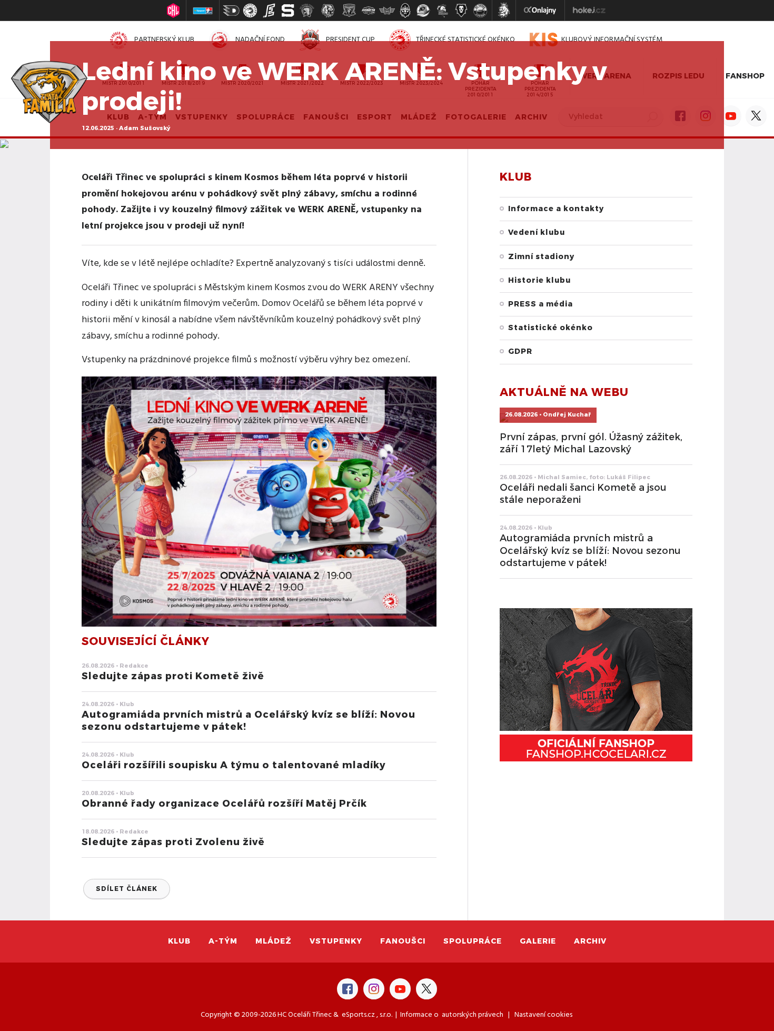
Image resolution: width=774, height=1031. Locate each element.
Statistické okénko (550, 328)
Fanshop (745, 76)
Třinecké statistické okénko (465, 40)
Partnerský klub (164, 40)
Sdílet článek (126, 889)
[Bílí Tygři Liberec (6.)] (328, 10)
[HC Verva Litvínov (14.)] (480, 10)
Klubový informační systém (611, 40)
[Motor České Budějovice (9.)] (387, 10)
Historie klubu (539, 280)
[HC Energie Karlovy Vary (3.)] (269, 10)
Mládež (273, 941)
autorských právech (472, 1015)
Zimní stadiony (541, 257)
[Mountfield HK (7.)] (349, 10)
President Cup (350, 40)
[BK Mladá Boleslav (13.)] (461, 10)
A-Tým (223, 941)
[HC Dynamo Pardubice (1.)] (231, 10)
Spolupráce (472, 941)
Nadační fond (260, 40)
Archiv (590, 941)
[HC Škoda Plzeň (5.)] (306, 10)
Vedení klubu (536, 232)
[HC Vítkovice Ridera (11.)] (423, 10)
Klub (179, 941)
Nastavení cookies (543, 1015)
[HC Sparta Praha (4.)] (288, 10)
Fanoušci (402, 941)
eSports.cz (358, 1015)
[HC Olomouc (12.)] (442, 10)
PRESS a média (540, 304)
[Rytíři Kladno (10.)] (404, 10)
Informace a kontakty (556, 209)
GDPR (520, 351)
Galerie (538, 941)
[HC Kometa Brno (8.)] (368, 10)
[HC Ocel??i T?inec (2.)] (250, 10)
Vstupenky (336, 941)
